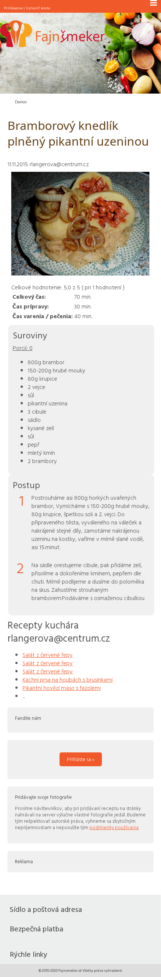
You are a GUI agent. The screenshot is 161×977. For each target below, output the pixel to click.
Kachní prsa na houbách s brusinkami (67, 679)
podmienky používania (114, 827)
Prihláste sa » (80, 759)
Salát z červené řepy (47, 654)
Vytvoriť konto (38, 8)
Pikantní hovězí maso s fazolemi (61, 687)
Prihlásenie (13, 8)
